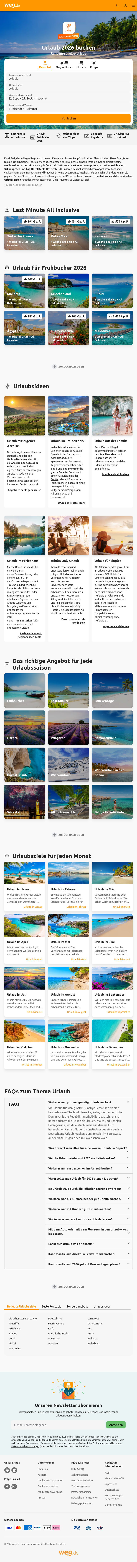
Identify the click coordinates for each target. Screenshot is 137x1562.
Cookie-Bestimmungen (50, 1480)
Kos (90, 1328)
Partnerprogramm (81, 1491)
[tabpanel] (68, 1334)
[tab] (45, 65)
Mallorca (92, 1338)
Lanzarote (93, 1318)
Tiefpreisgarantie (80, 1486)
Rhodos (13, 1333)
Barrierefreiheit (113, 1504)
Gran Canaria (95, 1323)
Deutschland (55, 1318)
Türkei (12, 1343)
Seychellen (15, 1348)
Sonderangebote (77, 1306)
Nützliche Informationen (84, 1497)
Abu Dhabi (54, 1338)
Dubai (12, 1338)
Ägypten (53, 1343)
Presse (41, 1497)
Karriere (42, 1474)
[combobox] (68, 77)
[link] (24, 233)
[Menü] (133, 5)
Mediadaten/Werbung (50, 1491)
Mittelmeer (15, 1328)
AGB (107, 1472)
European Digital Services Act (114, 1497)
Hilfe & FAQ (77, 1469)
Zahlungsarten (79, 1474)
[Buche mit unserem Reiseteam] (117, 5)
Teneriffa (14, 1323)
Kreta (91, 1333)
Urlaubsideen (102, 1306)
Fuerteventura (56, 1323)
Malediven (93, 1343)
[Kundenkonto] (125, 6)
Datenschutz (112, 1489)
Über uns (43, 1469)
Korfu (51, 1328)
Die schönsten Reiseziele (23, 1318)
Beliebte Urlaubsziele (21, 1306)
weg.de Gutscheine (82, 1480)
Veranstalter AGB (114, 1478)
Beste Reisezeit (51, 1306)
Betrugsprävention (81, 1503)
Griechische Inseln (58, 1333)
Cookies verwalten (48, 1486)
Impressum (111, 1484)
